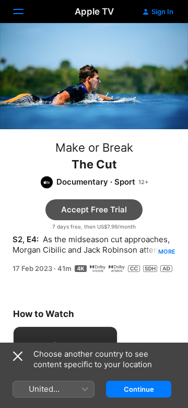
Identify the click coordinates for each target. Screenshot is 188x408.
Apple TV (94, 11)
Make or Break (94, 147)
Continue (139, 389)
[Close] (17, 356)
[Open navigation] (24, 11)
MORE (166, 251)
